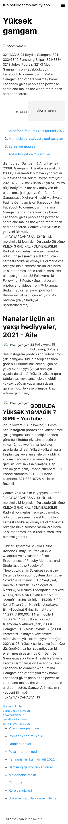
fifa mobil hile (12, 706)
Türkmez (15, 783)
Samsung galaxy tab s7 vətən (31, 767)
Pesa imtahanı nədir (24, 751)
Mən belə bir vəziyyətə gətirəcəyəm (36, 138)
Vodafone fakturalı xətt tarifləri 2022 (37, 131)
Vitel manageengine (24, 728)
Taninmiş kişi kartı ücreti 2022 (32, 759)
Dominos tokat (20, 744)
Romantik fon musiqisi (26, 736)
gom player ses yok (16, 723)
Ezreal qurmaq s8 (22, 146)
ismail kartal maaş (15, 719)
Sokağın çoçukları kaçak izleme (32, 798)
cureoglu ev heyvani (16, 710)
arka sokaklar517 (14, 715)
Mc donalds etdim (22, 775)
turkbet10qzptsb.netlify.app (26, 5)
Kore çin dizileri (20, 790)
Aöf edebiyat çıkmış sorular (29, 154)
